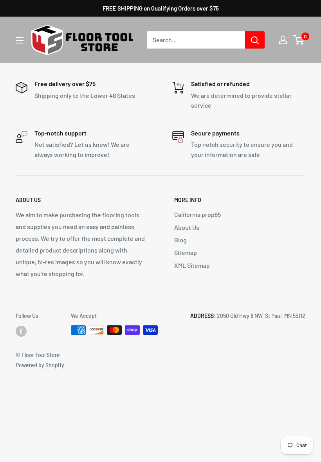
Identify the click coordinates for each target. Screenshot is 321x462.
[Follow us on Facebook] (21, 330)
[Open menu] (19, 40)
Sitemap (185, 252)
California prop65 (197, 214)
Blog (180, 240)
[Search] (255, 40)
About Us (186, 227)
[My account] (283, 40)
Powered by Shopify (40, 365)
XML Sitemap (192, 265)
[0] (299, 40)
